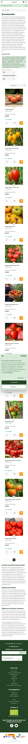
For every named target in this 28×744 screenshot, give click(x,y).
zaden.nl (14, 2)
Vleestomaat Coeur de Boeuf (12, 343)
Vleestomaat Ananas (10, 226)
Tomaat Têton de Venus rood (12, 187)
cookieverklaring (8, 372)
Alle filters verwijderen (6, 70)
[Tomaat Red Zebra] (14, 97)
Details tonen (20, 378)
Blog (14, 680)
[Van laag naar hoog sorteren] (24, 85)
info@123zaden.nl (15, 646)
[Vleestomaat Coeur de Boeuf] (14, 331)
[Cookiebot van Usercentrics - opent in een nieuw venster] (20, 356)
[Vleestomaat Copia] (14, 409)
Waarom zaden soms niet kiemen (14, 685)
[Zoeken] (26, 5)
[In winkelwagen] (21, 123)
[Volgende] (22, 559)
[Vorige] (5, 559)
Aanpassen (13, 386)
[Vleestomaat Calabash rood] (14, 292)
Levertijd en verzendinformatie (14, 673)
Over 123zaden (14, 671)
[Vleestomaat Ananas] (14, 214)
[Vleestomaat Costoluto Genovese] (14, 448)
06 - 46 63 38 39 (9, 643)
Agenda (14, 676)
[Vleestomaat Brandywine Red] (14, 253)
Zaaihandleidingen (14, 674)
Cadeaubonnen (14, 678)
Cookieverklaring (14, 683)
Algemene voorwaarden (14, 701)
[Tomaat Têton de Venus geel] (14, 136)
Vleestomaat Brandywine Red (12, 265)
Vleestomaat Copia (9, 421)
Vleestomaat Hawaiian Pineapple (13, 499)
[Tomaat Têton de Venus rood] (14, 175)
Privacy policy (14, 703)
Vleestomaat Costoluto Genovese (13, 460)
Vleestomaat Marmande (10, 538)
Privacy (19, 741)
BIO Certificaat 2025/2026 (14, 716)
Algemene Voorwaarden (12, 741)
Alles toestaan (14, 382)
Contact (14, 699)
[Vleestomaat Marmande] (14, 526)
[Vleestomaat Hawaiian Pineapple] (14, 487)
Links (14, 682)
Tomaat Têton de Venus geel (11, 148)
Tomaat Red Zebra (9, 109)
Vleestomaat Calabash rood (11, 304)
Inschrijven (22, 652)
